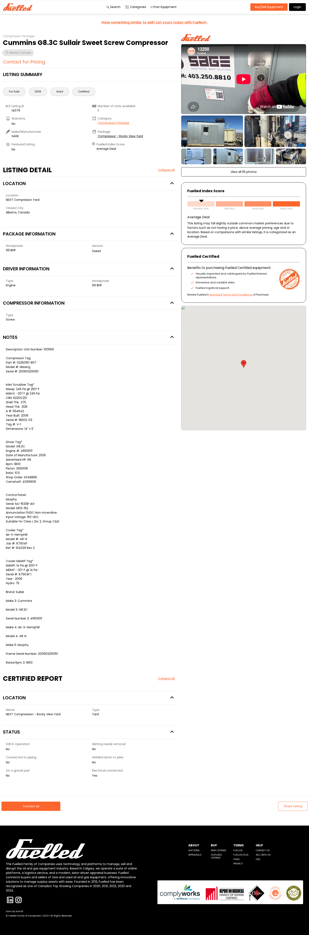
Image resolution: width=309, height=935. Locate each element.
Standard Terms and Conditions (230, 294)
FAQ (258, 859)
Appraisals (194, 854)
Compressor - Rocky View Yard (120, 136)
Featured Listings (216, 856)
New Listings (218, 850)
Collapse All (166, 170)
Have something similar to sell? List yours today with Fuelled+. (155, 22)
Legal (236, 859)
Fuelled (237, 850)
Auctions (193, 850)
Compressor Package (113, 123)
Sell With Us (263, 854)
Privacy (238, 863)
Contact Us (263, 850)
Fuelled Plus (240, 854)
